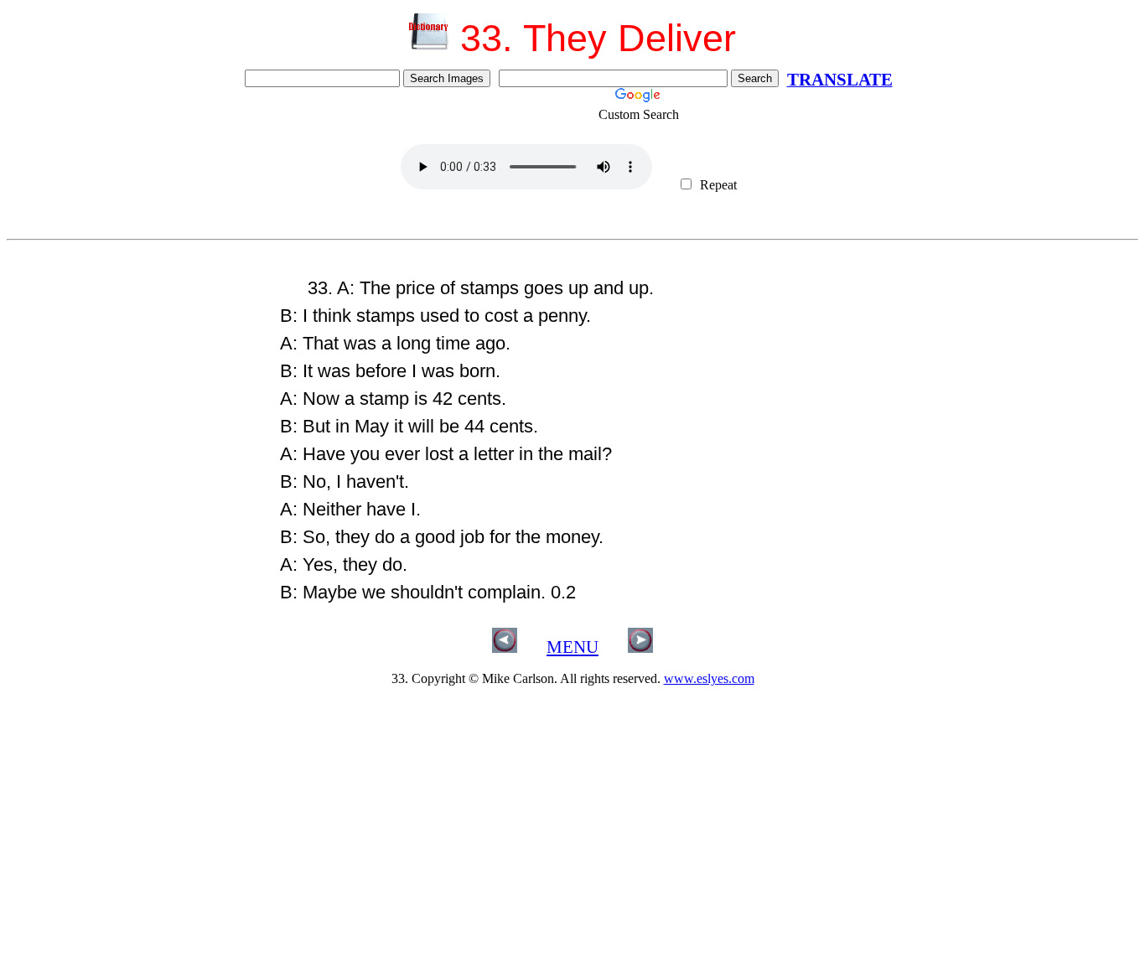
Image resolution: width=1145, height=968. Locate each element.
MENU (572, 647)
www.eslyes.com (709, 678)
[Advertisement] (137, 375)
